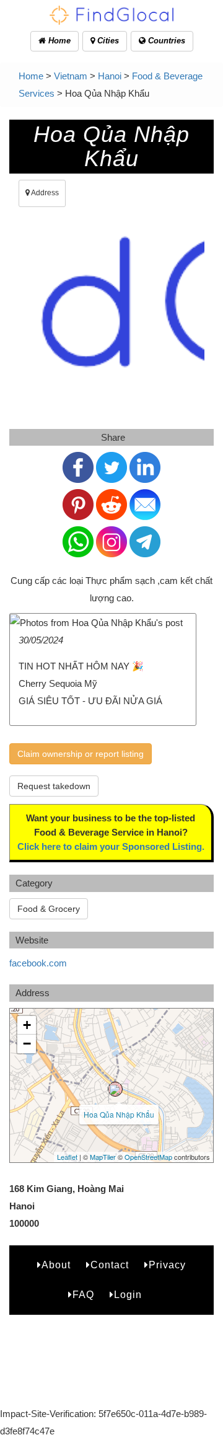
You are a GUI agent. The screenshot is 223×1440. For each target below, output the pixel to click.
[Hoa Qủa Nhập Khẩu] (115, 1089)
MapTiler (103, 1157)
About (56, 1265)
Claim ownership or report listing (80, 754)
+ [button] (27, 1025)
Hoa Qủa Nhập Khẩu (119, 1114)
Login (128, 1294)
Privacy (167, 1265)
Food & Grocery (48, 909)
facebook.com (38, 963)
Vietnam (70, 76)
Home (58, 40)
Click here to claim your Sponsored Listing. (110, 846)
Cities (107, 40)
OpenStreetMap (148, 1157)
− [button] (27, 1043)
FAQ (83, 1294)
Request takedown (53, 786)
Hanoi (109, 76)
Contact (109, 1265)
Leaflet (67, 1157)
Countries (165, 40)
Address (44, 192)
